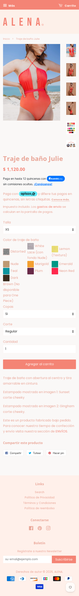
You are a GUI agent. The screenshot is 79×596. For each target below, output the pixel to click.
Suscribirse (64, 559)
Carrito (70, 6)
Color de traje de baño (21, 240)
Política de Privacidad (39, 497)
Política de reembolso (40, 508)
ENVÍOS (61, 431)
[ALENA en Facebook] (31, 529)
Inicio (6, 39)
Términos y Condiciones (39, 503)
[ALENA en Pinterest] (39, 529)
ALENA (58, 572)
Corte (7, 324)
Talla (7, 222)
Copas (8, 306)
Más (11, 6)
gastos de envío (49, 207)
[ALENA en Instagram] (48, 529)
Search (39, 492)
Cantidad (10, 341)
